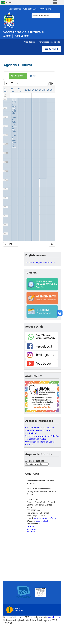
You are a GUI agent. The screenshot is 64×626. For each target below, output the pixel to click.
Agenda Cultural (17, 64)
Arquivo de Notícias (34, 460)
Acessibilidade (15, 9)
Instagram (31, 529)
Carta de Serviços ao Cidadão (39, 427)
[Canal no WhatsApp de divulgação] (41, 341)
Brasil (9, 2)
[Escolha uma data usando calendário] (12, 83)
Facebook (31, 526)
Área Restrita (30, 42)
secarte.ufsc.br (42, 521)
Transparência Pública (35, 438)
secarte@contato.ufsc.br (45, 518)
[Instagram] (41, 358)
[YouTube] (41, 366)
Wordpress (54, 617)
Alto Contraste (30, 9)
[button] (52, 244)
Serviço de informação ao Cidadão (42, 436)
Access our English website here (40, 262)
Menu (53, 49)
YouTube (31, 531)
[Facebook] (41, 349)
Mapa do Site (45, 9)
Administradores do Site (49, 42)
